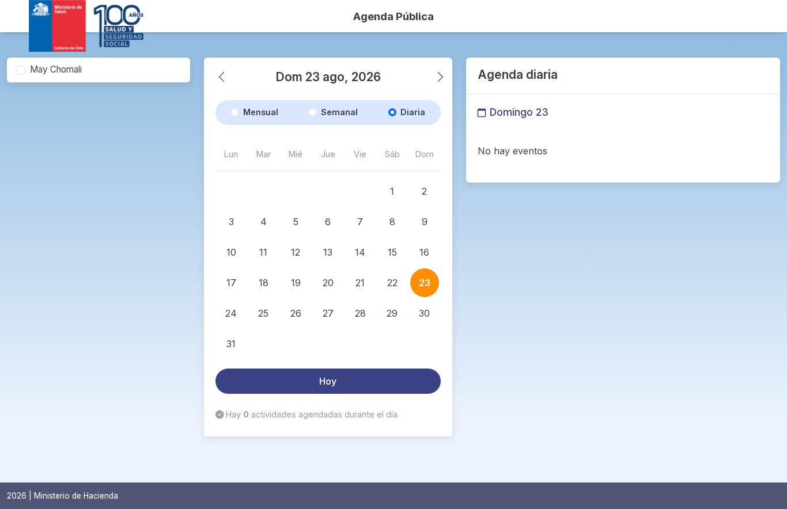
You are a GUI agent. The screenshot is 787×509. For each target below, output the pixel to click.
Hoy (327, 381)
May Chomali (56, 69)
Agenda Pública (393, 16)
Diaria (412, 112)
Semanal (339, 112)
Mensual (260, 112)
